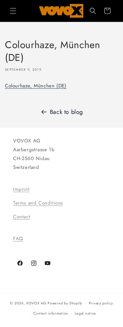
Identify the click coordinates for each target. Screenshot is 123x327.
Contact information (50, 313)
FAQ (18, 238)
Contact (21, 216)
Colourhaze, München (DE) (35, 85)
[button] (13, 11)
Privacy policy (101, 303)
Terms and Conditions (38, 203)
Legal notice (85, 313)
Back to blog (66, 112)
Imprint (21, 189)
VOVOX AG (36, 303)
